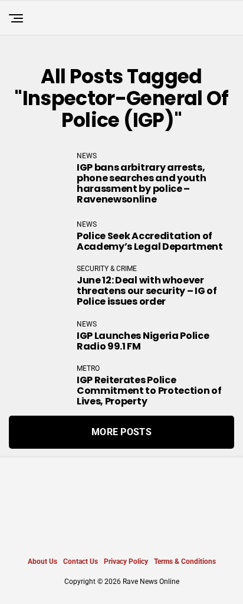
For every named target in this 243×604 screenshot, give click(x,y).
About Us (42, 561)
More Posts (121, 432)
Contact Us (80, 561)
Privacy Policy (126, 561)
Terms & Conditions (185, 561)
